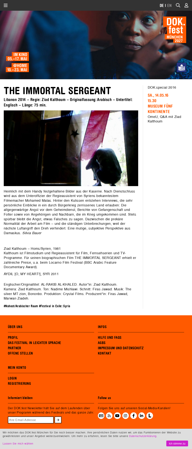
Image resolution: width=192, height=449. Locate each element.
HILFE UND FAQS (109, 338)
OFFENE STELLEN (20, 353)
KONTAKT (105, 353)
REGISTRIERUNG (19, 384)
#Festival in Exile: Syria (54, 306)
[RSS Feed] (109, 416)
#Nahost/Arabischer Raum (21, 306)
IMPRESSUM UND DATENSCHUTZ (121, 348)
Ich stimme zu (177, 443)
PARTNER (14, 348)
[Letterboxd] (149, 418)
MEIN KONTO (17, 368)
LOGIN (12, 378)
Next (144, 148)
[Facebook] (133, 416)
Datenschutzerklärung (142, 436)
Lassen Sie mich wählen (18, 443)
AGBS (102, 343)
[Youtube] (117, 416)
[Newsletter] (101, 416)
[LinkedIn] (141, 416)
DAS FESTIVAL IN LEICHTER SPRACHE (34, 343)
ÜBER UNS (15, 327)
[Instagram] (125, 416)
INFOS (102, 327)
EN (169, 6)
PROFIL (13, 338)
